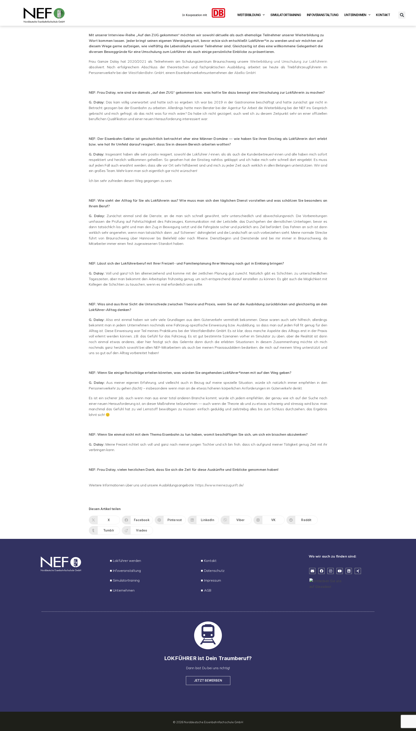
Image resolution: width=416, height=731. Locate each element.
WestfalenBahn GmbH (146, 72)
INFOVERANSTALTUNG (323, 15)
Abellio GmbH (244, 72)
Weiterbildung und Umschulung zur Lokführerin (288, 61)
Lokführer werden (127, 560)
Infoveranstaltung (127, 570)
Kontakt (210, 560)
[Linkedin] (349, 571)
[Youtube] (339, 571)
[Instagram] (330, 571)
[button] (401, 15)
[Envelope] (312, 571)
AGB (207, 590)
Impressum (212, 580)
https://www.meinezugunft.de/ (219, 485)
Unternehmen (124, 590)
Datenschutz (214, 570)
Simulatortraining (126, 580)
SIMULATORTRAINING (285, 15)
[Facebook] (321, 571)
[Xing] (358, 571)
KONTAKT (383, 15)
